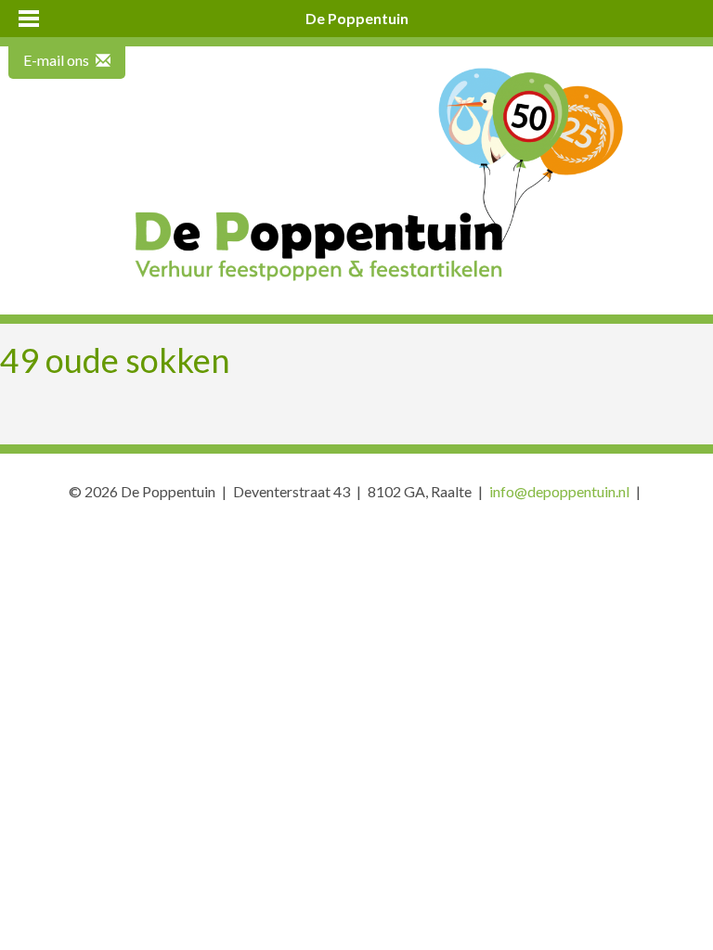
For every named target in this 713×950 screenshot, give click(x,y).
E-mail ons (57, 60)
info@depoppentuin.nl (559, 491)
